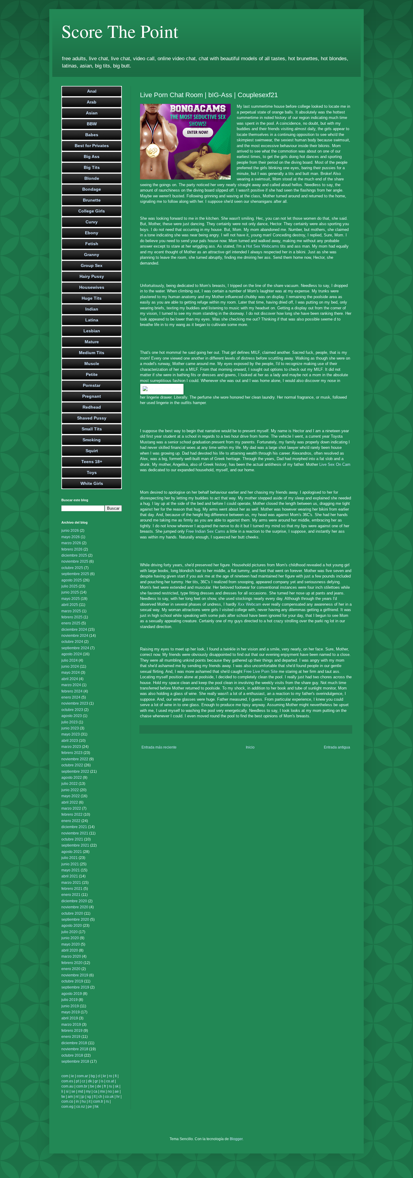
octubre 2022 (72, 765)
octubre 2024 (72, 642)
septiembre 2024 (75, 648)
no (110, 1091)
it (89, 1101)
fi (116, 1076)
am (70, 1096)
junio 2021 (70, 864)
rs (107, 1101)
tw (63, 1096)
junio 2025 (70, 592)
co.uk (109, 1096)
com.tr (98, 1101)
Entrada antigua (337, 747)
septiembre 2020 (75, 919)
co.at (110, 1081)
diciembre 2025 (74, 555)
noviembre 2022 (74, 759)
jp (82, 1096)
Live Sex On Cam (334, 464)
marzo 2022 (71, 808)
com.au (67, 1086)
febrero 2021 (72, 889)
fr (105, 1086)
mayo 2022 (70, 796)
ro (110, 1076)
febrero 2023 (72, 753)
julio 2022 (69, 783)
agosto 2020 (71, 925)
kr (104, 1076)
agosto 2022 (71, 777)
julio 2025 (69, 586)
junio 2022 (70, 790)
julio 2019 (69, 1000)
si (67, 1091)
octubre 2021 (72, 839)
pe (90, 1106)
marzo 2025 (71, 611)
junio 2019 (70, 1006)
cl (99, 1076)
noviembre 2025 (74, 561)
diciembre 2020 (74, 901)
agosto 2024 (71, 654)
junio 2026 (70, 530)
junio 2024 (70, 666)
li (62, 1091)
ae (117, 1091)
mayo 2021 (70, 870)
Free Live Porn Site (261, 671)
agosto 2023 (71, 716)
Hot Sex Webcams (262, 246)
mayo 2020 (70, 944)
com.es (67, 1081)
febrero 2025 (72, 617)
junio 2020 (70, 938)
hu (84, 1101)
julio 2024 (69, 660)
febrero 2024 (72, 691)
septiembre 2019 (75, 987)
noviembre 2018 (74, 1049)
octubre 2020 (72, 913)
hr (118, 1096)
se (73, 1091)
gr (96, 1081)
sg (89, 1096)
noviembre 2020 (74, 907)
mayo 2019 (70, 1012)
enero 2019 (70, 1037)
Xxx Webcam (249, 604)
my (88, 1091)
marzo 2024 (71, 685)
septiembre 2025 (75, 574)
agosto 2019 (71, 994)
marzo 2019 (71, 1024)
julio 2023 (69, 722)
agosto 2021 (71, 852)
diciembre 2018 (74, 1043)
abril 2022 (69, 802)
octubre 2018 (72, 1055)
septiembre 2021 (75, 845)
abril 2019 (69, 1018)
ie (72, 1076)
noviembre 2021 (74, 833)
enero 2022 (70, 821)
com (64, 1076)
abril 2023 (69, 741)
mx (102, 1091)
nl (77, 1096)
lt (95, 1096)
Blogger (236, 1139)
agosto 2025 (71, 580)
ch (100, 1096)
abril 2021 (69, 876)
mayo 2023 (70, 734)
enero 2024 (70, 697)
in (77, 1101)
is (102, 1081)
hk (97, 1106)
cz (83, 1081)
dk (90, 1081)
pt (77, 1081)
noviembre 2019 (74, 975)
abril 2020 (69, 950)
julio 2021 (69, 858)
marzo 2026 (71, 543)
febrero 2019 (72, 1030)
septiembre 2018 (75, 1061)
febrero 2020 (72, 963)
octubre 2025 (72, 568)
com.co (67, 1101)
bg (93, 1076)
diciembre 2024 (74, 629)
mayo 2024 (70, 672)
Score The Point (119, 31)
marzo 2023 (71, 747)
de (99, 1086)
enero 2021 (70, 895)
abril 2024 (69, 679)
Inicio (250, 747)
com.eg (67, 1106)
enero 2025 (70, 623)
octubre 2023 (72, 710)
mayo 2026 (70, 537)
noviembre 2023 (74, 703)
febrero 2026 (72, 549)
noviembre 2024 (74, 635)
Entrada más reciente (159, 747)
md (80, 1091)
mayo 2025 (70, 599)
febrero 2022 (72, 814)
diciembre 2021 (74, 827)
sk (117, 1086)
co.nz (80, 1106)
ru (110, 1086)
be (92, 1086)
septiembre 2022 (75, 771)
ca (95, 1091)
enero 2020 (70, 969)
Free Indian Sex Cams (205, 531)
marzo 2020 (71, 956)
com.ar (82, 1076)
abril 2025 (69, 605)
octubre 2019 (72, 981)
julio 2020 (69, 932)
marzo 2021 (71, 882)
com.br (81, 1086)
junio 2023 (70, 728)
